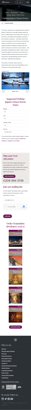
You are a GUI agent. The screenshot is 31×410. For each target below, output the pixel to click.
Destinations (14, 12)
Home (7, 12)
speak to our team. (14, 141)
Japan (22, 12)
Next (27, 91)
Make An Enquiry (9, 176)
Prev (3, 91)
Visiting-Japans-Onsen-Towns (15, 15)
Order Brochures (15, 327)
